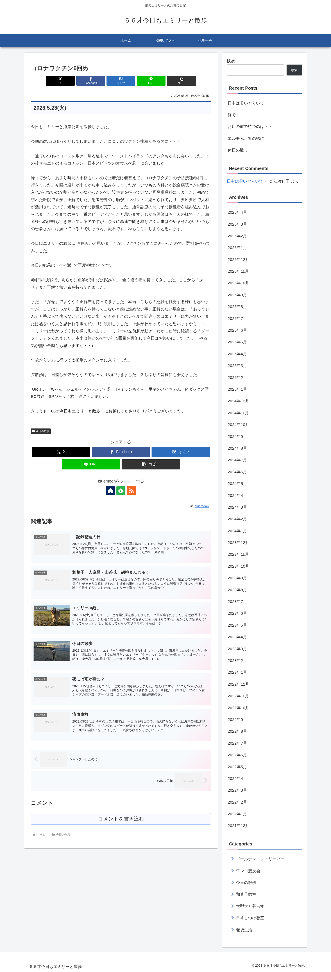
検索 (231, 61)
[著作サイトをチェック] (110, 490)
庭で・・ (236, 115)
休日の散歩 (238, 150)
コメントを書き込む (121, 819)
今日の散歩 (42, 431)
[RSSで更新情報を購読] (131, 490)
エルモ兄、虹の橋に (246, 138)
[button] (181, 81)
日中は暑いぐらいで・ (248, 103)
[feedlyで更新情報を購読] (120, 490)
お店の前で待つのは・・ (250, 126)
